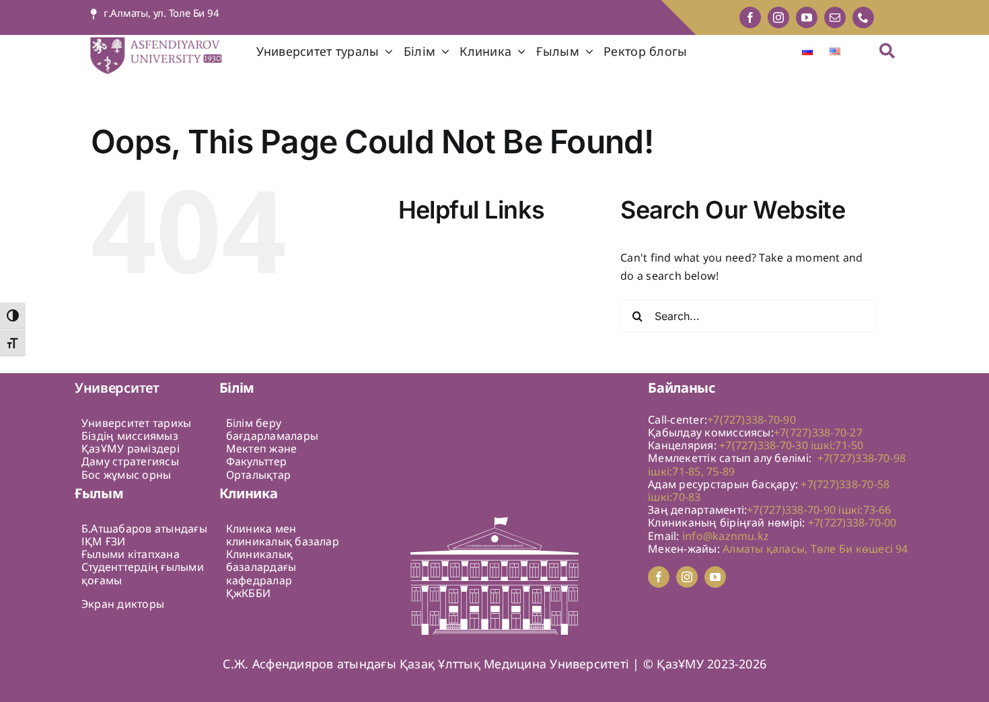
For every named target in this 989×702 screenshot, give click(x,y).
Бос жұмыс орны (126, 474)
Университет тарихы (136, 423)
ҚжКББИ (248, 593)
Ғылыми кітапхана (130, 554)
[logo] (165, 40)
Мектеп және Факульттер (261, 455)
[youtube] (806, 17)
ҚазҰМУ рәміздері (130, 448)
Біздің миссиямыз (129, 435)
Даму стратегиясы (130, 461)
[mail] (835, 17)
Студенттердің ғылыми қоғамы (142, 573)
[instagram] (778, 17)
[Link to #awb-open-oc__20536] (887, 50)
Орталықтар (258, 474)
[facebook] (750, 17)
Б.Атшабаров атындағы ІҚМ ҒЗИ (144, 535)
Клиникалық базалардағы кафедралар (261, 567)
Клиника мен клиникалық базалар (282, 535)
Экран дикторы (122, 603)
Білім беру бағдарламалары (272, 429)
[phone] (863, 17)
